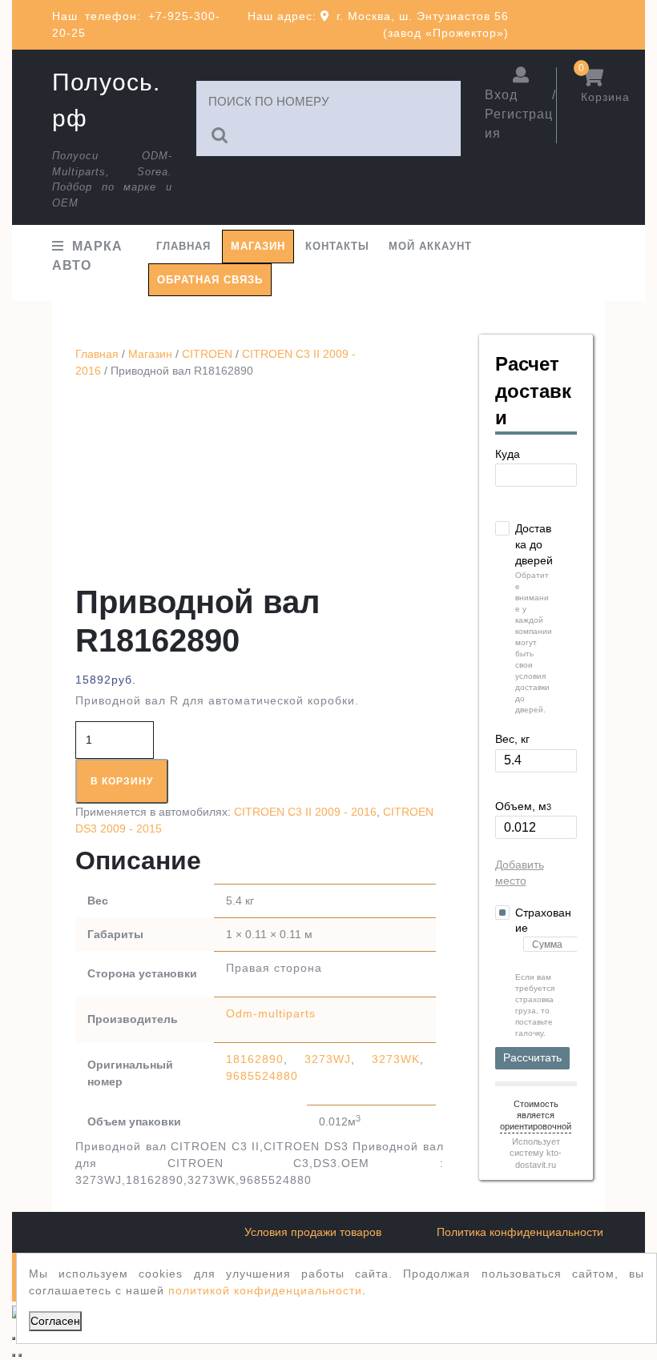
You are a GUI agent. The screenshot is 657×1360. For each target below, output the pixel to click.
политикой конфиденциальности (265, 1290)
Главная (183, 246)
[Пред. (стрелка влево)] (13, 1355)
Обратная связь (210, 280)
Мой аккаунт (430, 246)
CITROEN (207, 353)
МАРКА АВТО (87, 255)
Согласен (55, 1320)
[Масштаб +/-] (13, 1338)
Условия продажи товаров (312, 1232)
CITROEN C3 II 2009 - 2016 (305, 811)
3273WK (396, 1059)
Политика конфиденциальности (520, 1232)
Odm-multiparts (271, 1013)
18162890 (255, 1059)
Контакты (337, 246)
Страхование (543, 920)
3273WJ (327, 1059)
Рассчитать (532, 1057)
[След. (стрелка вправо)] (20, 1355)
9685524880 (262, 1075)
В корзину (122, 781)
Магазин (258, 246)
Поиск (220, 135)
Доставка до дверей (534, 544)
